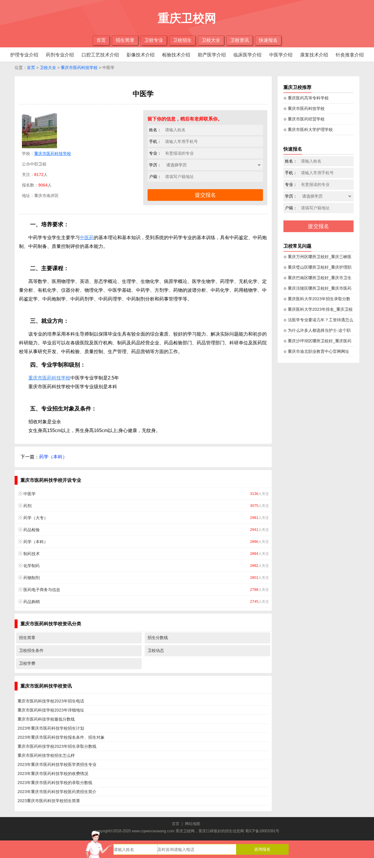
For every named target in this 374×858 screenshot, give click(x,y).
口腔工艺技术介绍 (100, 54)
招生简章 (125, 40)
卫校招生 (182, 40)
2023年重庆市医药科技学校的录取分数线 (55, 782)
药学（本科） (53, 456)
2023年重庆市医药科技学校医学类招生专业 (57, 764)
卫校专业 (153, 40)
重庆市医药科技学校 (79, 67)
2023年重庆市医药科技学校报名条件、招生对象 (61, 737)
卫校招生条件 (31, 650)
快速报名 (268, 40)
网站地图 (192, 823)
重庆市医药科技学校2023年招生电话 (51, 701)
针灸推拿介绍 (350, 54)
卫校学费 (27, 663)
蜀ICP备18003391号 (262, 831)
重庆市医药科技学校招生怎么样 (46, 755)
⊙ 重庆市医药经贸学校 (304, 119)
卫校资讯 (239, 40)
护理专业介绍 (24, 54)
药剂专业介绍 (60, 54)
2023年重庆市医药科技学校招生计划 (51, 728)
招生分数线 (158, 637)
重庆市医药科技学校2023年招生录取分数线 (57, 746)
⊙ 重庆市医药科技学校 (304, 108)
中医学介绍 (280, 54)
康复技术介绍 (314, 54)
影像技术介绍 (141, 54)
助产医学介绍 (212, 54)
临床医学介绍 (247, 54)
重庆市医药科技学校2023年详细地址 (51, 710)
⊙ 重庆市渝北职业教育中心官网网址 (316, 351)
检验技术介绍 (176, 54)
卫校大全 (211, 40)
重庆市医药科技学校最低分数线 (46, 719)
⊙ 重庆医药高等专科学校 (306, 98)
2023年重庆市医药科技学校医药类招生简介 (57, 791)
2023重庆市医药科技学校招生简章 (49, 800)
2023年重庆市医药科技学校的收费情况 (53, 773)
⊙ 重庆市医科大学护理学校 (308, 129)
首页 (101, 40)
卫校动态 (156, 650)
